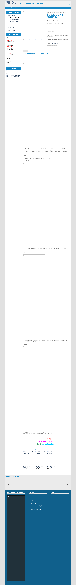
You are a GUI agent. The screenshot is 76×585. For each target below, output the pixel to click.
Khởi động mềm (11, 27)
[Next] (44, 24)
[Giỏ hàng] (69, 4)
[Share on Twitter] (50, 46)
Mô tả (26, 50)
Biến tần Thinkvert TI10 (14, 17)
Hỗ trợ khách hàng (37, 7)
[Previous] (25, 24)
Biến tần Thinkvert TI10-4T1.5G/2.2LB (51, 467)
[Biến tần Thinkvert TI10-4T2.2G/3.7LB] (28, 458)
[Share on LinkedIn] (56, 46)
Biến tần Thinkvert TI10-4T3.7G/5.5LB (39, 467)
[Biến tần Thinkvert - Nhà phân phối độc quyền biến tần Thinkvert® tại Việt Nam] (11, 4)
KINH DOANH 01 (10, 38)
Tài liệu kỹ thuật (48, 7)
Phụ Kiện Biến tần (11, 30)
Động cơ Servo (11, 25)
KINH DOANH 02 (10, 45)
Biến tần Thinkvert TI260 (14, 21)
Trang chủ (9, 7)
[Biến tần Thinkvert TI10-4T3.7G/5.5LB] (40, 458)
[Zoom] (25, 37)
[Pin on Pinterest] (54, 46)
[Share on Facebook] (48, 46)
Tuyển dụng (57, 7)
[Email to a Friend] (52, 46)
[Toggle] (20, 15)
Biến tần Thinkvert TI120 (14, 19)
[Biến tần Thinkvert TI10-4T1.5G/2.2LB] (52, 458)
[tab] (25, 51)
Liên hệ (64, 7)
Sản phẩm (27, 7)
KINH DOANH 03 (10, 52)
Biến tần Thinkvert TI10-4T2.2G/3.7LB (27, 467)
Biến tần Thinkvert (11, 15)
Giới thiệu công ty (18, 7)
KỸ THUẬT (9, 58)
